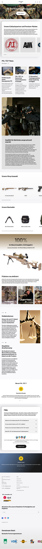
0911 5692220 (7, 488)
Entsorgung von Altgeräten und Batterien (23, 487)
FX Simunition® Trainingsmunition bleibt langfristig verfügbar (34, 79)
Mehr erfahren (21, 13)
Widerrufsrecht (20, 482)
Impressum (19, 478)
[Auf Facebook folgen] (2, 518)
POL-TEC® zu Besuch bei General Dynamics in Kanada (20, 79)
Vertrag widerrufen (20, 490)
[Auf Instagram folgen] (5, 518)
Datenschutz (19, 480)
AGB (17, 476)
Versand (18, 484)
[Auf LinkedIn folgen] (8, 518)
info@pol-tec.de (21, 446)
